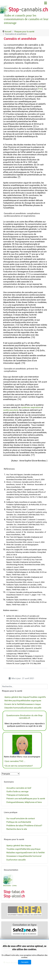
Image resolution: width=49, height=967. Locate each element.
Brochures (7, 886)
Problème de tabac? (15, 825)
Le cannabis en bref (22, 788)
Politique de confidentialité (18, 822)
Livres (14, 886)
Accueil (9, 788)
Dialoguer (10, 802)
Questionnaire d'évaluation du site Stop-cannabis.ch (24, 716)
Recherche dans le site (16, 829)
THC (40, 89)
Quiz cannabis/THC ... (15, 761)
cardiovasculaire (10, 410)
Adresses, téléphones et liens (28, 802)
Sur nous (10, 818)
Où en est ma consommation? (19, 766)
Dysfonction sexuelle (31, 707)
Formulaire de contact (25, 818)
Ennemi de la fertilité (13, 704)
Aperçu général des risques (16, 697)
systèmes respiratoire (31, 407)
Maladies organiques (31, 700)
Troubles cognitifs (37, 697)
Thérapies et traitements (17, 795)
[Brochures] (8, 879)
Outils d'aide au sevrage (17, 791)
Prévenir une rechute (15, 798)
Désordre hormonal (13, 707)
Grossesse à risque (32, 704)
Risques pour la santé (35, 798)
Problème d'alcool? (33, 825)
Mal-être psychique (13, 700)
